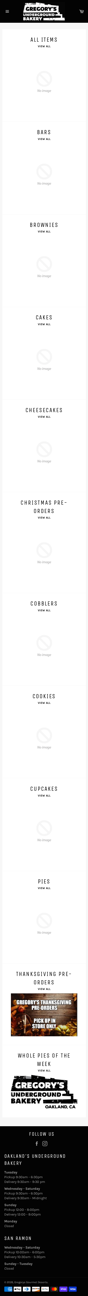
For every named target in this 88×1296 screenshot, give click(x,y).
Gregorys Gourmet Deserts (31, 1282)
